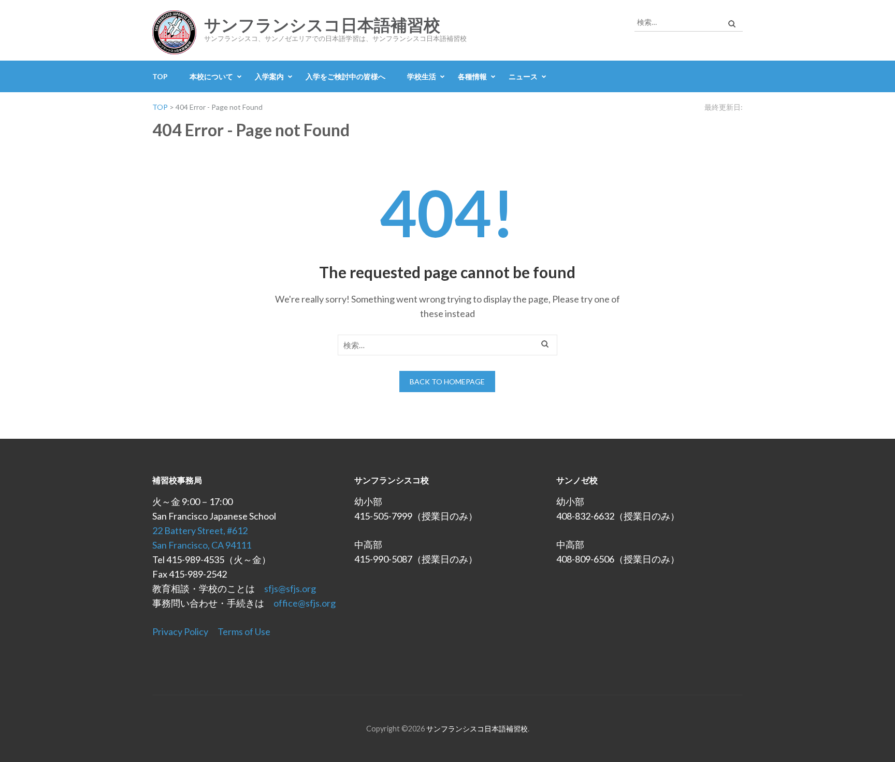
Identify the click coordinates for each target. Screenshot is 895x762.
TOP (160, 76)
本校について (211, 76)
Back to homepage (447, 381)
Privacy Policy (180, 631)
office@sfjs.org (304, 603)
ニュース (523, 76)
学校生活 (421, 76)
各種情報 (472, 76)
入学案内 (269, 76)
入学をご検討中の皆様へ (345, 76)
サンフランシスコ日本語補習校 (322, 25)
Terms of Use (244, 631)
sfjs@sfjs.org (290, 588)
